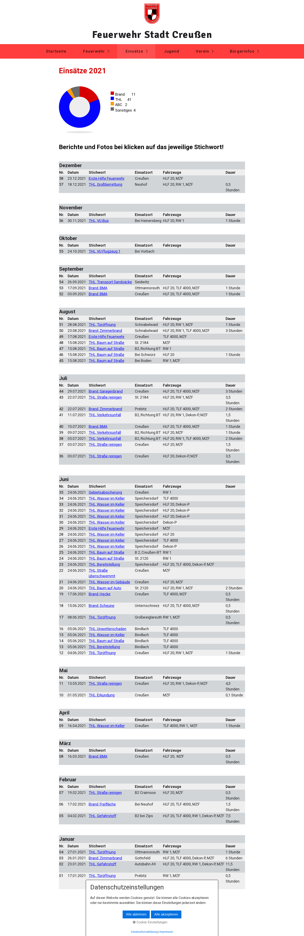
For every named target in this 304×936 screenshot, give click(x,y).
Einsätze (134, 51)
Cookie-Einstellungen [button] (151, 922)
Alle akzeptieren (166, 914)
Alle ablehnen (136, 914)
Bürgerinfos (242, 51)
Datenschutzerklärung (144, 931)
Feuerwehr (94, 51)
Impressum (166, 931)
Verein (202, 51)
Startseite (56, 51)
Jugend (172, 51)
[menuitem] (55, 51)
